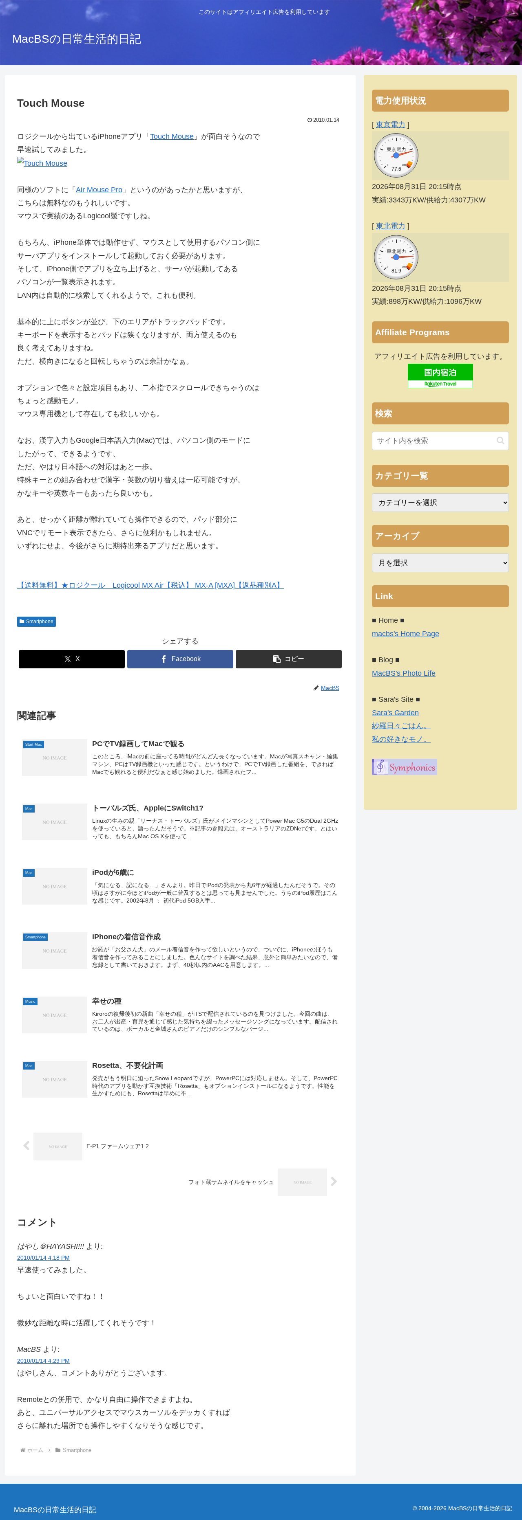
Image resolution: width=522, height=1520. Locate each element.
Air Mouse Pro (99, 190)
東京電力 (390, 125)
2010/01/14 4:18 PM (43, 1257)
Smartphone (39, 621)
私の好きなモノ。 (401, 739)
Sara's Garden (395, 713)
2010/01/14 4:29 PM (43, 1360)
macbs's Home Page (405, 634)
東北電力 (390, 226)
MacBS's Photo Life (404, 673)
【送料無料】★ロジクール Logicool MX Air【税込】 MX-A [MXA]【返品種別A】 (150, 585)
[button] (289, 659)
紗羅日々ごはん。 (401, 726)
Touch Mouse (172, 136)
